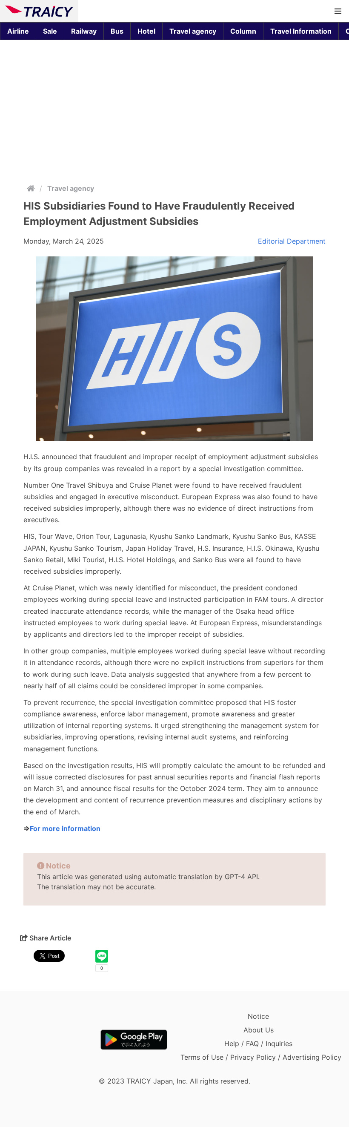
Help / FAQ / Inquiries (258, 1043)
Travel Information (301, 31)
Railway (84, 31)
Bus (117, 31)
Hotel (146, 31)
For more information (65, 828)
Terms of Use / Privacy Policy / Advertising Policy (260, 1057)
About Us (258, 1030)
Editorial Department (292, 241)
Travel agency (192, 31)
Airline (18, 31)
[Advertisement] (174, 110)
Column (243, 31)
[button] (338, 11)
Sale (50, 31)
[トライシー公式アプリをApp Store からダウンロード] (54, 1039)
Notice (258, 1016)
